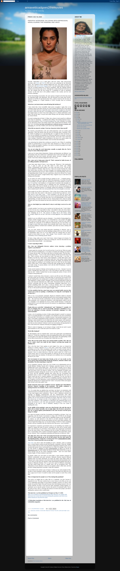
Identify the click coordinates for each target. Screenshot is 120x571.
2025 (77, 112)
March (78, 135)
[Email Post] (47, 508)
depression (33, 510)
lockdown (38, 510)
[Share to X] (52, 509)
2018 (77, 143)
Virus (43, 83)
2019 (77, 141)
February (79, 137)
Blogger (77, 567)
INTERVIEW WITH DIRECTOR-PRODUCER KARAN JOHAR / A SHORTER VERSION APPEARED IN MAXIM (86, 249)
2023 (77, 115)
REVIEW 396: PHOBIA (85, 179)
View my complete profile (79, 91)
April (78, 134)
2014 (77, 149)
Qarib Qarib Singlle (42, 86)
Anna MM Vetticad (80, 35)
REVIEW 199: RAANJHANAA (84, 195)
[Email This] (49, 509)
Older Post (68, 558)
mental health (42, 510)
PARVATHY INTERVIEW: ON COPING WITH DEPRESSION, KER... (84, 123)
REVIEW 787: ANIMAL (85, 213)
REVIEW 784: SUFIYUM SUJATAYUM (84, 125)
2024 (77, 114)
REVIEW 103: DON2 (85, 238)
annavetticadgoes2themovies (44, 7)
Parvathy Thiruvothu (54, 510)
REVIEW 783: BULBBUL (82, 126)
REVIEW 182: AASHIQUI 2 (86, 187)
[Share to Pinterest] (55, 509)
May (78, 132)
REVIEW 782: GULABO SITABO (83, 128)
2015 (77, 148)
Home (49, 558)
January (79, 139)
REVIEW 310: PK (84, 256)
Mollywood (48, 510)
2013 (77, 151)
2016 (77, 146)
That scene (31, 442)
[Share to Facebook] (54, 509)
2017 (77, 144)
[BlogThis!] (51, 509)
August (78, 119)
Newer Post (31, 558)
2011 (77, 155)
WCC (46, 347)
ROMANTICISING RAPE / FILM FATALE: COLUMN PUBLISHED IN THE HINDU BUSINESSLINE (86, 204)
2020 (77, 117)
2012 (77, 153)
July (78, 120)
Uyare (37, 83)
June (78, 130)
